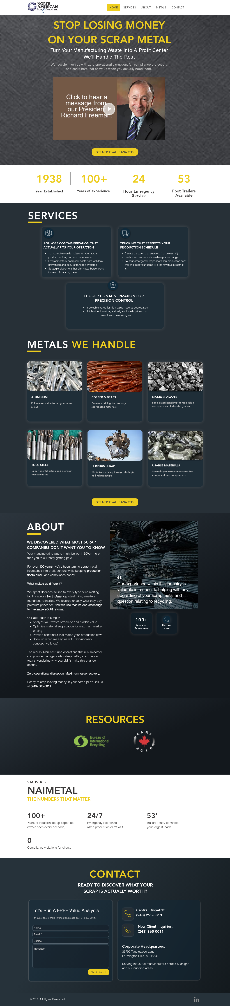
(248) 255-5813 (149, 915)
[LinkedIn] (196, 999)
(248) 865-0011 (151, 931)
